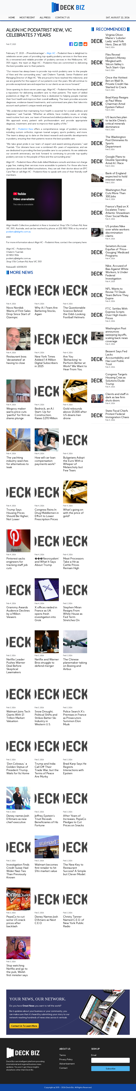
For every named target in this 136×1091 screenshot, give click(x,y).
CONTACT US (62, 17)
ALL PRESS (45, 17)
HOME (12, 17)
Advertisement (67, 1063)
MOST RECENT (27, 17)
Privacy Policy (66, 1059)
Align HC (51, 53)
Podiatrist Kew (25, 129)
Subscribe (110, 1068)
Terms (62, 1055)
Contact (63, 1068)
